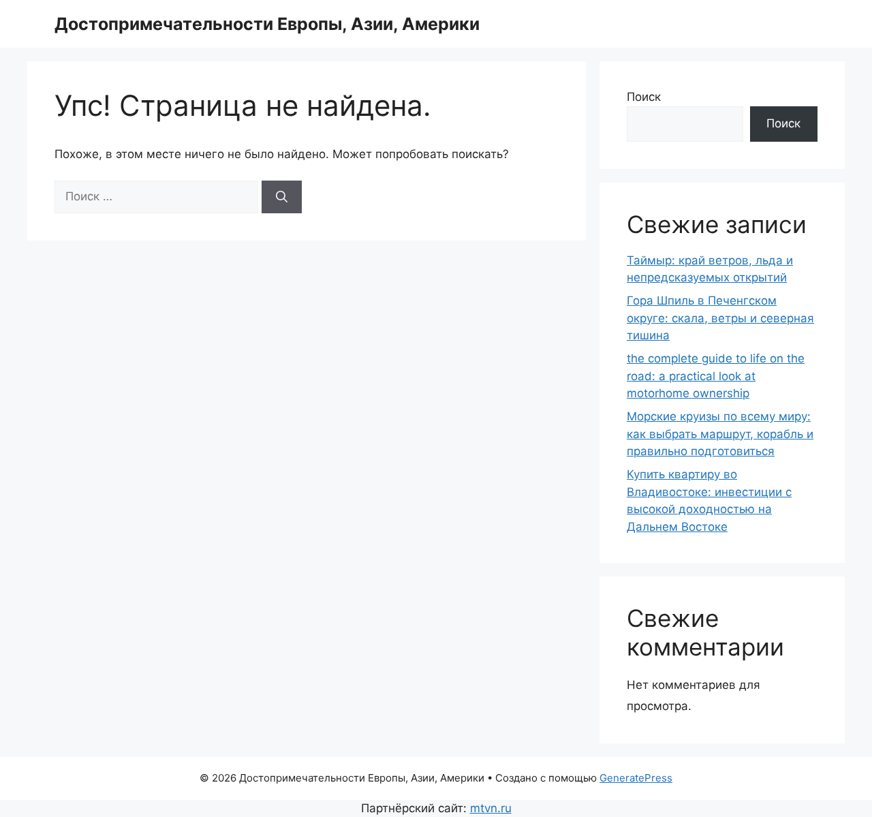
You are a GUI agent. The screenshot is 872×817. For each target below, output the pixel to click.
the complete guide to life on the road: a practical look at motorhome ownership (716, 376)
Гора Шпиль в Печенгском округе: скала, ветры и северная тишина (720, 318)
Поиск (644, 97)
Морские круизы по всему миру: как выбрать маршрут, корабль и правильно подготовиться (720, 434)
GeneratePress (636, 777)
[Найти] (282, 197)
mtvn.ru (491, 808)
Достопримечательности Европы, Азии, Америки (267, 24)
